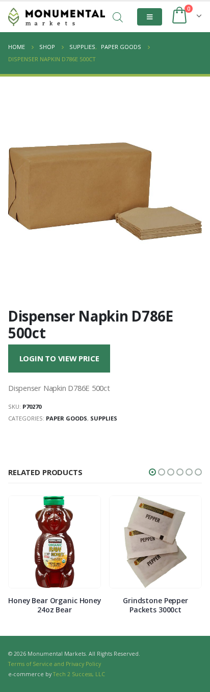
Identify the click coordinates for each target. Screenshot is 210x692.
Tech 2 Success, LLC (79, 674)
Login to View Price (59, 358)
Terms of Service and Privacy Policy (54, 664)
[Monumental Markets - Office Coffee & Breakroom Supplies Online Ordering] (56, 17)
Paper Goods (66, 418)
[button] (152, 472)
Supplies (103, 418)
